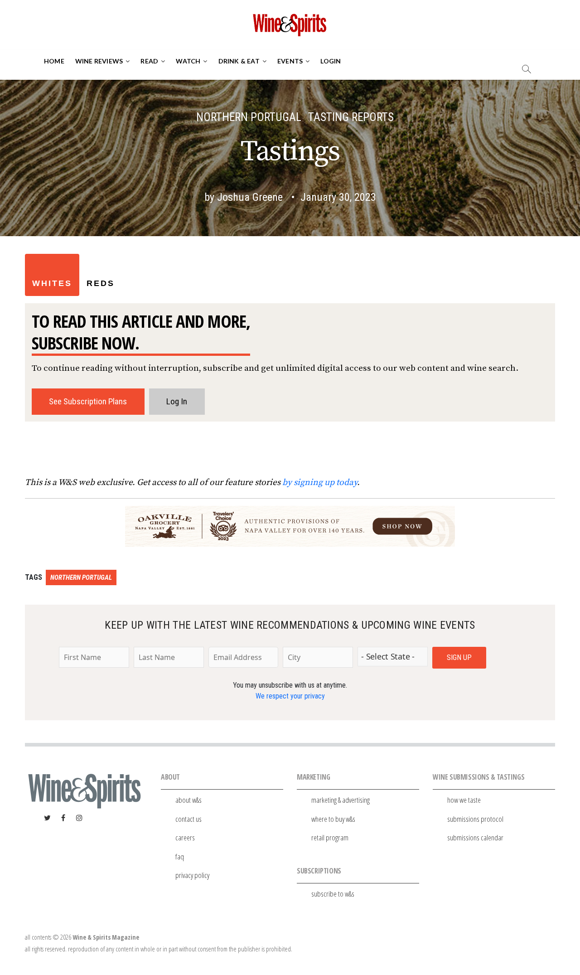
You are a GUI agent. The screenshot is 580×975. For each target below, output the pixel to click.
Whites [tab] (52, 283)
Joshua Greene (250, 197)
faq (179, 856)
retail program (329, 837)
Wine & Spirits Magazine (105, 937)
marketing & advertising (340, 800)
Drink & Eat (239, 61)
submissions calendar (475, 837)
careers (185, 837)
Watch (188, 61)
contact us (188, 819)
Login (330, 61)
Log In (176, 401)
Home (54, 61)
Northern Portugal (248, 117)
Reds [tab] (101, 283)
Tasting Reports (351, 117)
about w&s (188, 800)
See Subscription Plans (88, 401)
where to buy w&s (333, 819)
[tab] (129, 257)
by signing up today (319, 482)
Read (149, 61)
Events (290, 61)
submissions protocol (475, 819)
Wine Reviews (99, 61)
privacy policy (192, 875)
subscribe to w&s (332, 893)
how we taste (464, 800)
